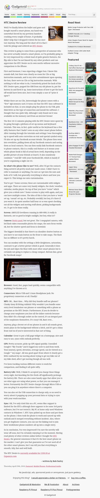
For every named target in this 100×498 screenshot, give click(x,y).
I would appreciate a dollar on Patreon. (48, 478)
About (65, 484)
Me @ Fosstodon (51, 484)
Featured (29, 466)
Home (7, 14)
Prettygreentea (73, 489)
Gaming (27, 14)
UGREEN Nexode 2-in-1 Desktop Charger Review (79, 35)
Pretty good (17, 220)
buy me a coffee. (78, 478)
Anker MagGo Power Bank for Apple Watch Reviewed (80, 41)
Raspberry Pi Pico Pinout (51, 489)
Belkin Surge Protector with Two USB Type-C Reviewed (80, 28)
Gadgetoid (19, 6)
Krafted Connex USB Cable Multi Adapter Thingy (79, 52)
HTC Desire (37, 46)
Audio (13, 14)
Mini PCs (44, 14)
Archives (75, 484)
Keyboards (35, 14)
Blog (64, 14)
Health (19, 14)
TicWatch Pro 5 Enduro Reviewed (79, 47)
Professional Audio (53, 466)
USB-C (52, 14)
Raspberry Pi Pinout (28, 489)
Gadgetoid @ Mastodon (30, 484)
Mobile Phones (39, 466)
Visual (58, 14)
